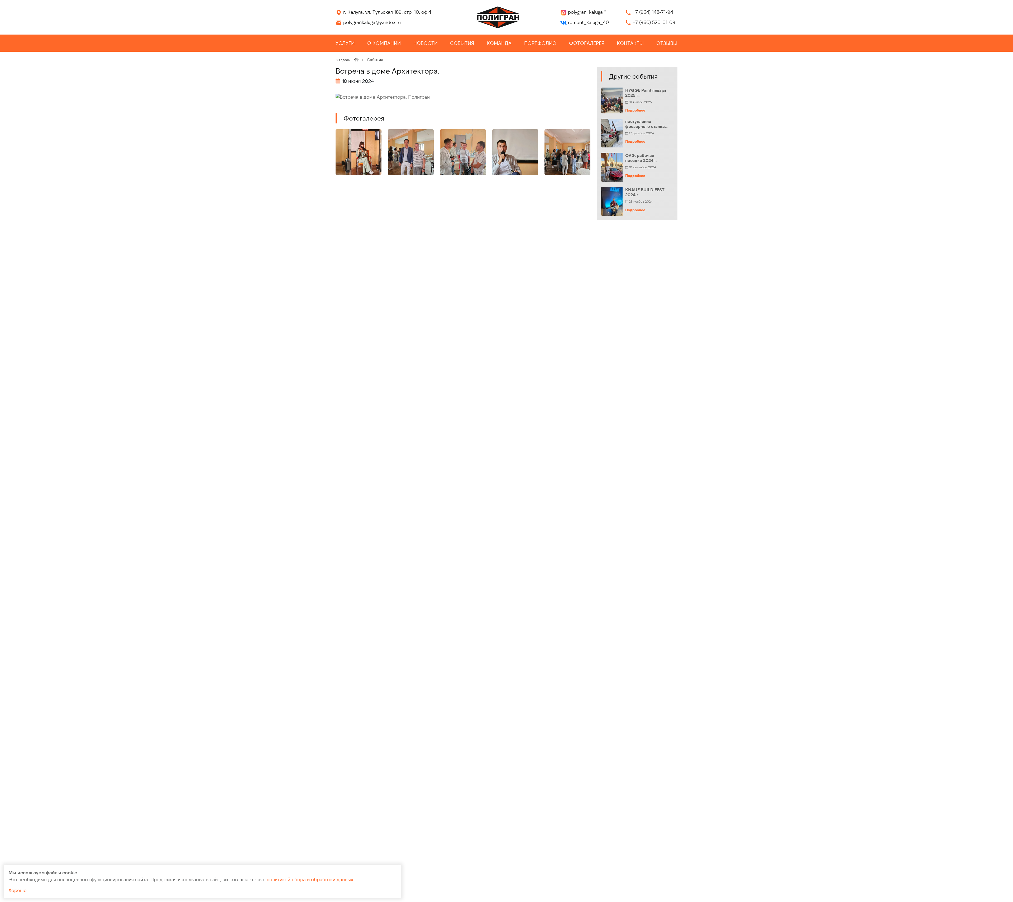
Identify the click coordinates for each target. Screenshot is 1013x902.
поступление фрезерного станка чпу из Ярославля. (645, 124)
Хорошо (17, 890)
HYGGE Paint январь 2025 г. (645, 93)
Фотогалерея (586, 43)
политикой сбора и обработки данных (310, 879)
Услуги (345, 43)
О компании (384, 43)
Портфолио (540, 43)
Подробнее (635, 110)
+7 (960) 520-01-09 (654, 22)
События (462, 43)
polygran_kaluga (587, 12)
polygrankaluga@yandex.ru (372, 22)
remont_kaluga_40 (588, 22)
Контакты (630, 43)
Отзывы (666, 43)
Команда (499, 43)
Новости (425, 43)
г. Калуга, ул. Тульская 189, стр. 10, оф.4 (387, 12)
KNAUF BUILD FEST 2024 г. (645, 192)
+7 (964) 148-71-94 (653, 12)
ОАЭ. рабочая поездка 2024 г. (641, 158)
